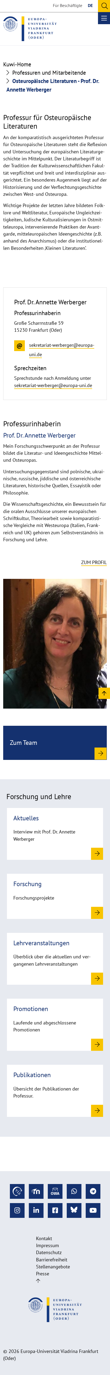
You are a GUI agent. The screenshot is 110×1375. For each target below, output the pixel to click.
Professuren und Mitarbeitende (49, 72)
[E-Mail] (55, 1191)
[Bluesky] (74, 1210)
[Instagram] (17, 1210)
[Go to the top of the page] (38, 1281)
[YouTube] (93, 1210)
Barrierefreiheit (51, 1260)
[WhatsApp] (74, 1191)
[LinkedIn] (36, 1210)
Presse (42, 1274)
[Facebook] (55, 1210)
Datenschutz (49, 1252)
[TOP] (104, 693)
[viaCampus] (17, 1191)
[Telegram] (93, 1191)
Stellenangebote (53, 1267)
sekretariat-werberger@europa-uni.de (53, 385)
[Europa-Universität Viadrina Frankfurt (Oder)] (30, 28)
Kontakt (44, 1238)
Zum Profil (94, 562)
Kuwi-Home (17, 64)
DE (90, 5)
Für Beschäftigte (67, 5)
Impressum (47, 1245)
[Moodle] (36, 1191)
